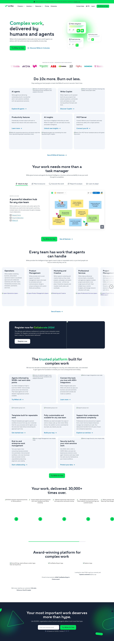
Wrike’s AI (15, 220)
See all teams (56, 311)
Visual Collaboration (17, 218)
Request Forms (16, 215)
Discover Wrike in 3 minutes (40, 48)
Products (20, 6)
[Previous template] (2, 287)
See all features (65, 239)
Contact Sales (80, 6)
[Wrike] (10, 6)
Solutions (29, 6)
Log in (93, 6)
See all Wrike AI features (56, 155)
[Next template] (111, 287)
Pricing (47, 6)
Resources (38, 6)
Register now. (77, 1)
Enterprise (54, 6)
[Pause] (102, 227)
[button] (16, 519)
